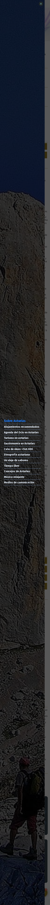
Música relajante (14, 477)
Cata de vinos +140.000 (18, 449)
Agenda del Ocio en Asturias (21, 432)
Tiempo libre (11, 465)
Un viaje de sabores (16, 460)
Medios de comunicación (19, 482)
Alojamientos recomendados (21, 426)
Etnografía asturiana (17, 454)
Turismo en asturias (16, 438)
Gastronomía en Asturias (19, 443)
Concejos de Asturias (17, 471)
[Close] (41, 4)
